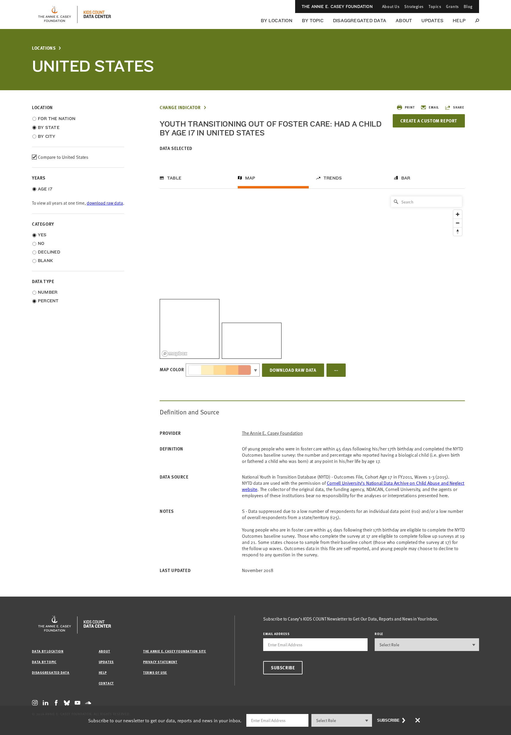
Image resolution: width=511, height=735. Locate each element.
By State (48, 127)
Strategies (414, 6)
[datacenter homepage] (97, 14)
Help (459, 20)
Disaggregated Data (359, 20)
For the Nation (56, 118)
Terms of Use (155, 672)
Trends (333, 178)
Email (434, 107)
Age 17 (45, 189)
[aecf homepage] (54, 14)
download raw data (105, 203)
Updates (432, 20)
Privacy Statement (160, 662)
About (404, 20)
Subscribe (283, 667)
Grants (452, 6)
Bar (405, 178)
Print (410, 107)
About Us (391, 6)
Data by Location (47, 651)
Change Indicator (180, 107)
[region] (312, 276)
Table (174, 178)
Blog (468, 6)
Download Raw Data (293, 370)
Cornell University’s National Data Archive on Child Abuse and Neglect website (353, 486)
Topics (434, 6)
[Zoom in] (457, 214)
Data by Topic (44, 662)
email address (276, 633)
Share (458, 107)
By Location (276, 20)
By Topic (313, 20)
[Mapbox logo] (174, 353)
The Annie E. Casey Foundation (337, 6)
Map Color (172, 369)
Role (379, 633)
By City (47, 136)
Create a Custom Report (428, 120)
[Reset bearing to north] (457, 231)
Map (250, 178)
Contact (106, 683)
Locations (44, 48)
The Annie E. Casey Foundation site (174, 651)
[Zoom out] (457, 223)
